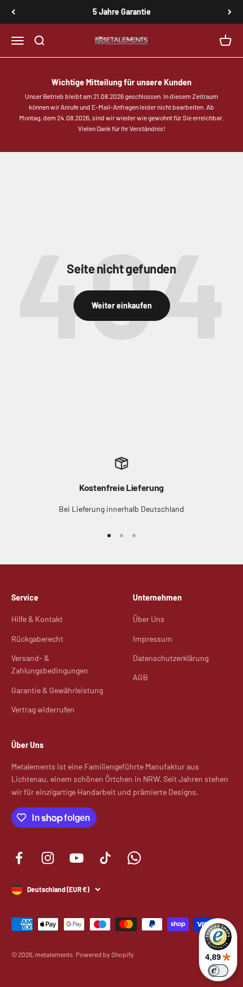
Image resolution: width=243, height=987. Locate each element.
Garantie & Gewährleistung (57, 690)
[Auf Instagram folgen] (47, 858)
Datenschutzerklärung (171, 658)
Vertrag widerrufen (43, 709)
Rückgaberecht (37, 638)
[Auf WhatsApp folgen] (134, 858)
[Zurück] (13, 12)
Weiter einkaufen (122, 305)
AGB (140, 677)
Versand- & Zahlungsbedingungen (49, 664)
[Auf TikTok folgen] (105, 858)
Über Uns (148, 619)
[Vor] (230, 12)
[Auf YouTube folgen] (76, 858)
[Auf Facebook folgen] (19, 858)
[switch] (218, 970)
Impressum (152, 638)
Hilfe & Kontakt (37, 619)
